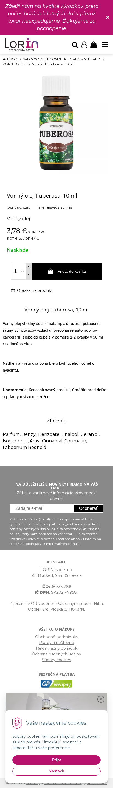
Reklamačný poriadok (56, 648)
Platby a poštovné (56, 642)
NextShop (33, 783)
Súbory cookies (56, 659)
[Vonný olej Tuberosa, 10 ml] (56, 123)
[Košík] (93, 44)
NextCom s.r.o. (97, 783)
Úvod (12, 59)
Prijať (56, 760)
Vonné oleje (15, 64)
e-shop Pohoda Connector (63, 783)
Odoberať (88, 508)
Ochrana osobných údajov (56, 654)
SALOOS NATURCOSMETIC (45, 59)
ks (22, 271)
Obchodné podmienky (56, 636)
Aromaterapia (87, 59)
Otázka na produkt (34, 290)
